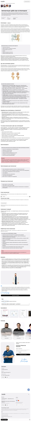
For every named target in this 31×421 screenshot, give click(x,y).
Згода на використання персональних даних (7, 416)
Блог (4, 3)
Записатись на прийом (15, 295)
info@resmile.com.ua (11, 398)
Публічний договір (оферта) (5, 415)
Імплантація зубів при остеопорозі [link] (10, 3)
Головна (2, 3)
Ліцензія (2, 417)
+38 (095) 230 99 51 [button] (27, 1)
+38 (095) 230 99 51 (5, 369)
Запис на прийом (4, 419)
